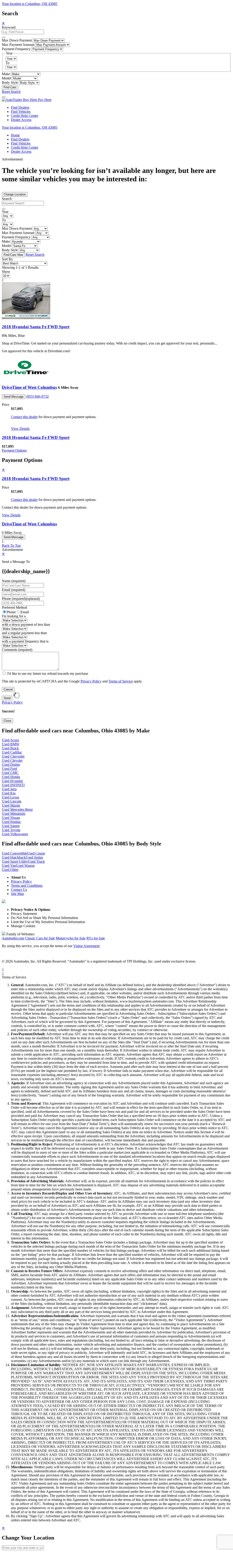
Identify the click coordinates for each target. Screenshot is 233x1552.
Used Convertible (14, 853)
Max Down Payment (17, 40)
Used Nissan (11, 818)
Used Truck (36, 861)
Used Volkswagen (15, 834)
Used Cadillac (12, 752)
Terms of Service (121, 681)
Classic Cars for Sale (40, 938)
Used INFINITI (13, 785)
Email (24, 612)
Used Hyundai (12, 781)
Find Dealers (20, 107)
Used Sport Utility (15, 861)
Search (7, 199)
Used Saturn (11, 826)
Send (7, 698)
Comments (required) (17, 650)
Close (7, 720)
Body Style (10, 82)
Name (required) (13, 581)
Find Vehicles (20, 111)
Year (5, 212)
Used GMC (10, 773)
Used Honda (11, 777)
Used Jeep (9, 789)
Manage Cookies (23, 926)
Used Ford (9, 769)
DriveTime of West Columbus (29, 387)
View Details (20, 429)
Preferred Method (14, 607)
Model (6, 78)
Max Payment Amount (18, 45)
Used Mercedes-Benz (17, 809)
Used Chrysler (12, 760)
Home (15, 135)
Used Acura (10, 740)
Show (6, 271)
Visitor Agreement (86, 946)
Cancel (8, 689)
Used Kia (8, 793)
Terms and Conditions (27, 885)
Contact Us (19, 890)
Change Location (15, 194)
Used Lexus (10, 797)
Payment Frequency (16, 49)
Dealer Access (21, 120)
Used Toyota (11, 830)
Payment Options (14, 450)
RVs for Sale (95, 938)
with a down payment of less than (26, 624)
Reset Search (11, 92)
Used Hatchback (14, 857)
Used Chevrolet (13, 756)
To (7, 63)
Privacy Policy (91, 681)
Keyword (8, 27)
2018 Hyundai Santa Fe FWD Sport (35, 326)
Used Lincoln (11, 801)
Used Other (10, 870)
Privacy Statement (24, 914)
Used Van (9, 865)
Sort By (7, 259)
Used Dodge (11, 764)
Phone (21, 599)
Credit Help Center (24, 116)
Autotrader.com (13, 938)
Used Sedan (34, 857)
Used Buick (10, 748)
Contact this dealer (24, 417)
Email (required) (13, 590)
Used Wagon (25, 865)
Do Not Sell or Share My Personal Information (44, 918)
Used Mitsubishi (13, 813)
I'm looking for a (14, 616)
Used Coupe (36, 853)
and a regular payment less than (24, 633)
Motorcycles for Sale (71, 938)
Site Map (17, 894)
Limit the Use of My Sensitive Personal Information (48, 922)
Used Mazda (11, 805)
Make (6, 74)
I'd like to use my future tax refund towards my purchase (47, 673)
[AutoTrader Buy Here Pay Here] (26, 100)
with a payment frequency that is (25, 641)
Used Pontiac (11, 822)
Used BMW (10, 744)
